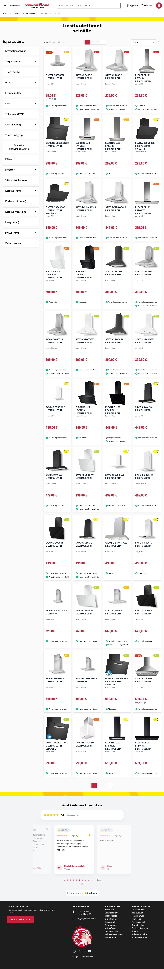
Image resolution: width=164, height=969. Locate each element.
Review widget (74, 893)
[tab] (64, 880)
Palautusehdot (138, 925)
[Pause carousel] (82, 884)
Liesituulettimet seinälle (50, 13)
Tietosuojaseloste (140, 928)
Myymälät (109, 910)
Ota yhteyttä (110, 919)
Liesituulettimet (31, 13)
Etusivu (6, 13)
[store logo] (37, 5)
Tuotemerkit (110, 937)
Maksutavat (137, 913)
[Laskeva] (159, 42)
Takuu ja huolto (139, 916)
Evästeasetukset (140, 937)
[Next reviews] (127, 852)
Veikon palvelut (111, 913)
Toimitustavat (138, 910)
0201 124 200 (83, 911)
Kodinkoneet (17, 13)
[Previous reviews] (36, 852)
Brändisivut (110, 922)
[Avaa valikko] (5, 5)
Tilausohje (136, 919)
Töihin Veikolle (111, 916)
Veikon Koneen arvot (114, 934)
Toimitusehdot (138, 922)
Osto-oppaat (111, 925)
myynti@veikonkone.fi (87, 918)
